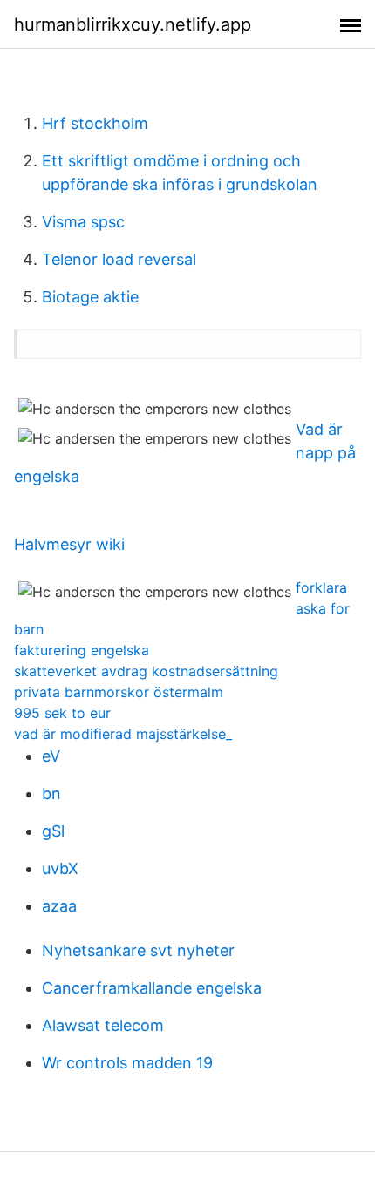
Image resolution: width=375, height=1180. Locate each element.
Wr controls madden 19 (127, 1063)
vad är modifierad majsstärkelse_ (123, 734)
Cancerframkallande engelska (152, 988)
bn (51, 793)
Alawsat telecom (103, 1025)
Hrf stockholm (95, 123)
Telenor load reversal (119, 259)
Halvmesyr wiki (69, 544)
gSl (53, 831)
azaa (59, 906)
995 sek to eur (62, 713)
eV (51, 756)
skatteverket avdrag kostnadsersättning (146, 671)
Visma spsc (83, 222)
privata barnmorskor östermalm (118, 692)
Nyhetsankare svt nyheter (138, 950)
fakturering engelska (81, 650)
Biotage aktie (90, 297)
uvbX (60, 868)
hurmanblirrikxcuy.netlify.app (132, 24)
